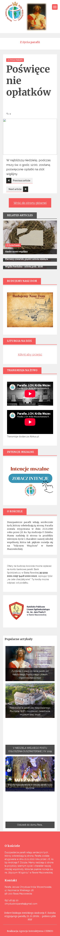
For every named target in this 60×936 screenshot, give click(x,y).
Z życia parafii (15, 60)
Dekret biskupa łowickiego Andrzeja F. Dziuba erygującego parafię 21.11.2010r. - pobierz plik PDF (30, 916)
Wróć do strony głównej (30, 203)
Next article (15, 189)
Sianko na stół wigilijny (16, 251)
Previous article (21, 180)
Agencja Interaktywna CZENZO (36, 931)
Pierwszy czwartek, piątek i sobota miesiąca (26, 259)
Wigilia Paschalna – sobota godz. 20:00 (24, 266)
